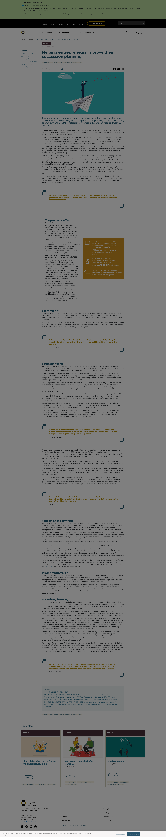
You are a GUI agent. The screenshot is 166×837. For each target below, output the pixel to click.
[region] (83, 834)
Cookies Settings (120, 834)
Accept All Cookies (133, 834)
